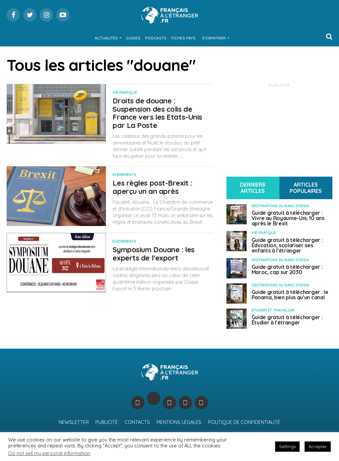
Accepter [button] (318, 446)
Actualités (106, 37)
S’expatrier (214, 37)
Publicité (106, 422)
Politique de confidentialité (244, 422)
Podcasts (156, 37)
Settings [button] (287, 446)
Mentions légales (179, 422)
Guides (133, 37)
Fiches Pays (183, 37)
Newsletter (74, 422)
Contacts (137, 422)
